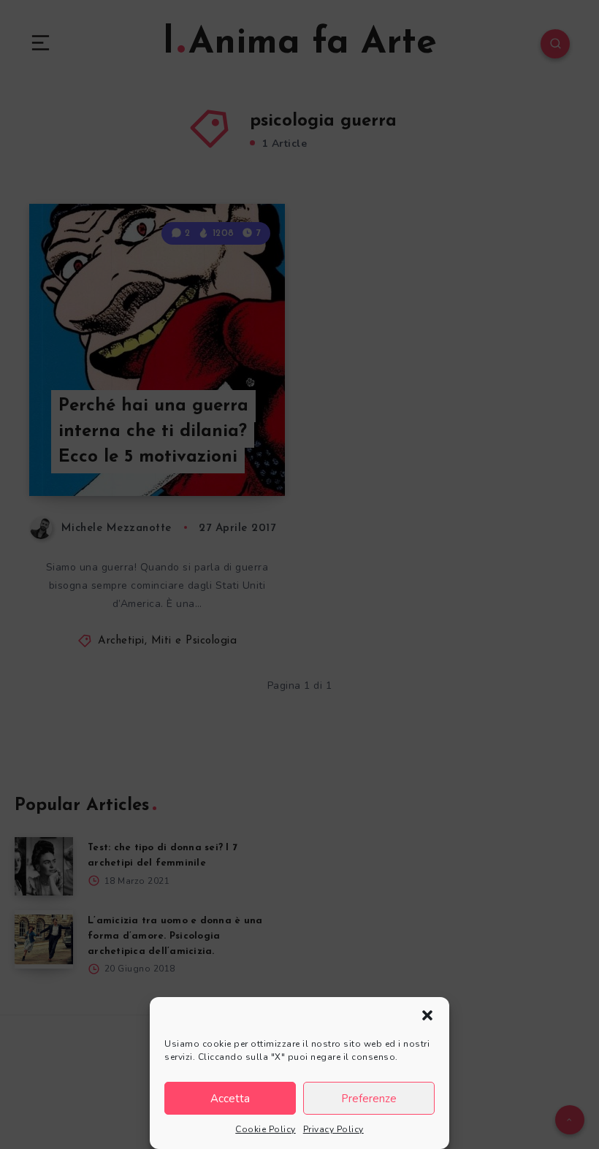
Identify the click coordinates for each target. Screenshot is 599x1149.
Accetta (230, 1098)
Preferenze (369, 1098)
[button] (427, 1015)
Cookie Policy (265, 1129)
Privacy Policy (333, 1129)
